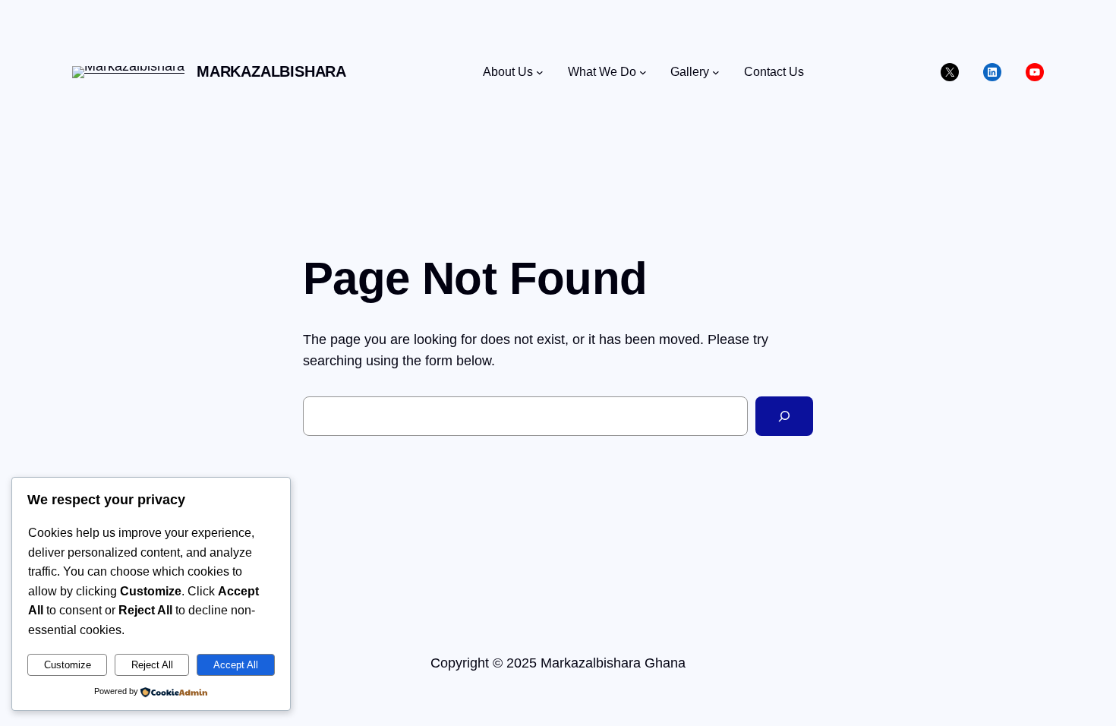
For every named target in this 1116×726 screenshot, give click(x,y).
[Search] (784, 416)
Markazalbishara (271, 71)
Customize (67, 665)
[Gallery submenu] (716, 72)
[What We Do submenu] (643, 72)
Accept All (235, 665)
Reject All (152, 665)
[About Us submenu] (540, 72)
